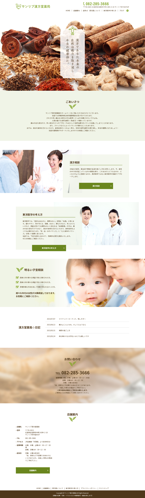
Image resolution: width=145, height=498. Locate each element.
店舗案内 (76, 10)
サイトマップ (104, 488)
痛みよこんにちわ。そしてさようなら (72, 324)
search (128, 11)
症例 (84, 10)
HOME (68, 10)
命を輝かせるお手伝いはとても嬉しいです (74, 336)
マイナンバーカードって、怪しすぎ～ (72, 319)
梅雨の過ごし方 (64, 330)
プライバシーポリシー (89, 488)
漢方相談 (96, 185)
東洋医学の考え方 (110, 10)
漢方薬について (94, 10)
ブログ (121, 10)
